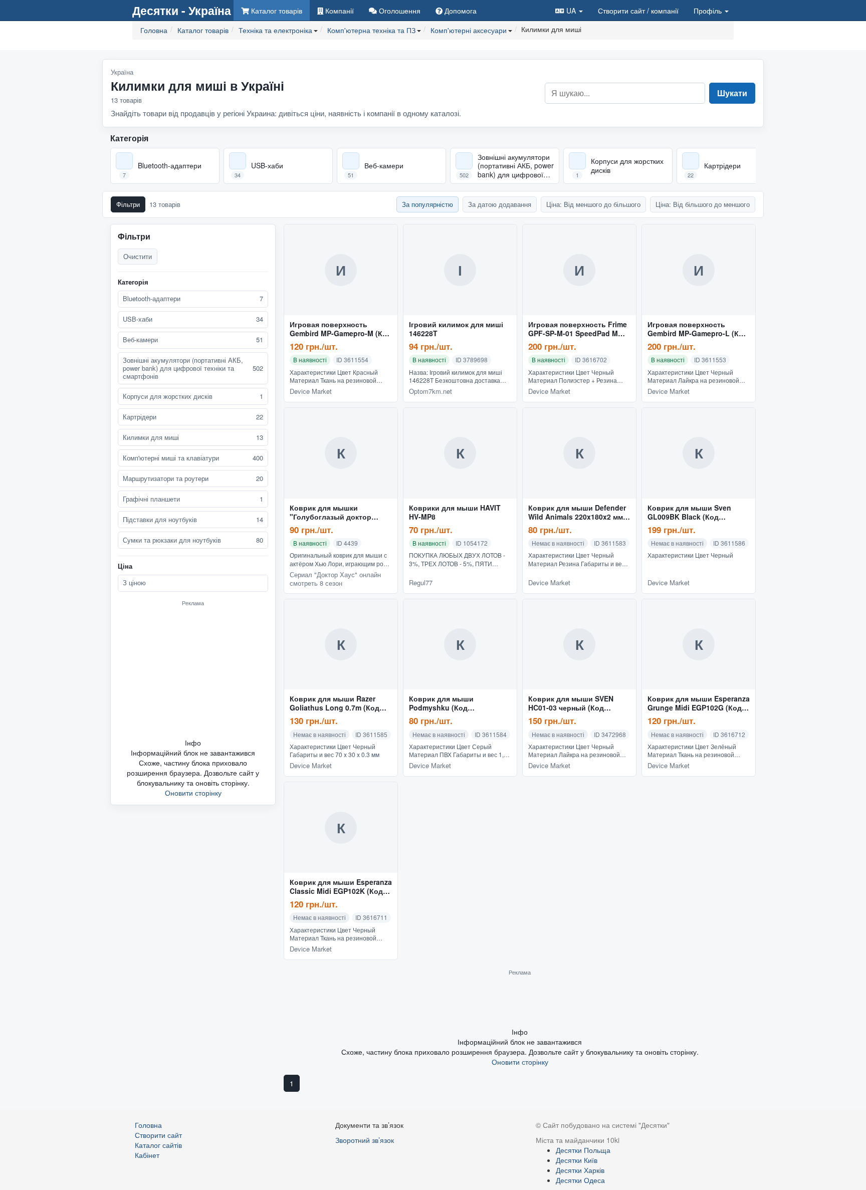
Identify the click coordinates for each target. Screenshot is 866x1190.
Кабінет (147, 1155)
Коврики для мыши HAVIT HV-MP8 (455, 513)
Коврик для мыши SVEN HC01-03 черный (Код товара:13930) (570, 703)
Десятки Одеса (580, 1180)
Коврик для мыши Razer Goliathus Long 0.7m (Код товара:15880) (334, 703)
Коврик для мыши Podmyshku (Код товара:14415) (441, 703)
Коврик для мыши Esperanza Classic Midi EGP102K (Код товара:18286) (341, 887)
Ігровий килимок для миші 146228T (456, 329)
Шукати (732, 93)
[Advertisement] (193, 672)
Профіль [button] (709, 11)
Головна (148, 1125)
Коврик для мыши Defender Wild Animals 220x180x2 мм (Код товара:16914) (577, 513)
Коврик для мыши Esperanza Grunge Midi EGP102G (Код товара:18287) (698, 703)
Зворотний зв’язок (364, 1140)
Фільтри (128, 204)
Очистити (137, 256)
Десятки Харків (580, 1170)
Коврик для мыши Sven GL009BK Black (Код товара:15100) (689, 513)
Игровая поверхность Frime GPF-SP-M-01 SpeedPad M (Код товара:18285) (577, 329)
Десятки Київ (576, 1160)
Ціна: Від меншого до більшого (593, 204)
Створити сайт (638, 11)
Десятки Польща (583, 1150)
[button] (569, 10)
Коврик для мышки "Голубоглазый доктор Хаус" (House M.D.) (330, 513)
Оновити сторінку (193, 793)
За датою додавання (499, 204)
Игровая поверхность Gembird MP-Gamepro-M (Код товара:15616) (340, 329)
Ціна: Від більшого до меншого (703, 204)
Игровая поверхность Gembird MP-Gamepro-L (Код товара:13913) (697, 329)
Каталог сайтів (158, 1145)
